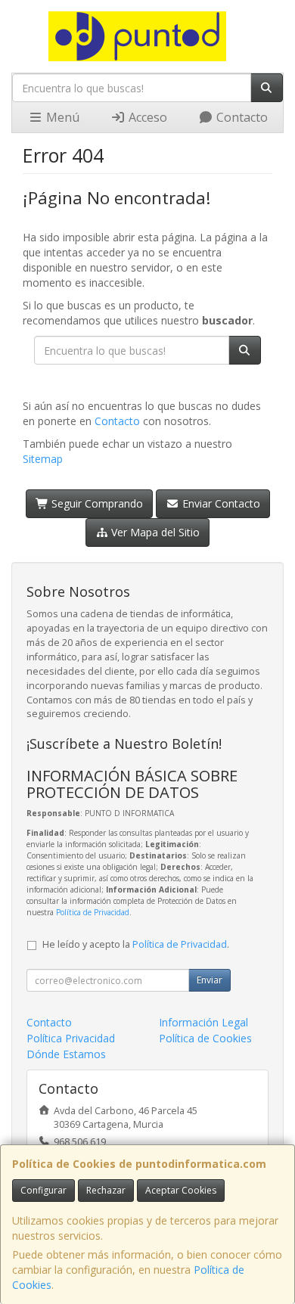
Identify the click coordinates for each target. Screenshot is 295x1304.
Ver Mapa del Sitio (154, 532)
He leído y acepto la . (135, 944)
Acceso (146, 117)
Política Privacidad (70, 1038)
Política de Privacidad (92, 912)
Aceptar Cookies (180, 1190)
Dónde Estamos (66, 1054)
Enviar (209, 979)
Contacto (240, 117)
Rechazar (106, 1190)
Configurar (43, 1190)
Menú (61, 117)
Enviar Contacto (219, 503)
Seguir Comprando (95, 503)
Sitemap (43, 459)
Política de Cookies (205, 1038)
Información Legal (203, 1022)
